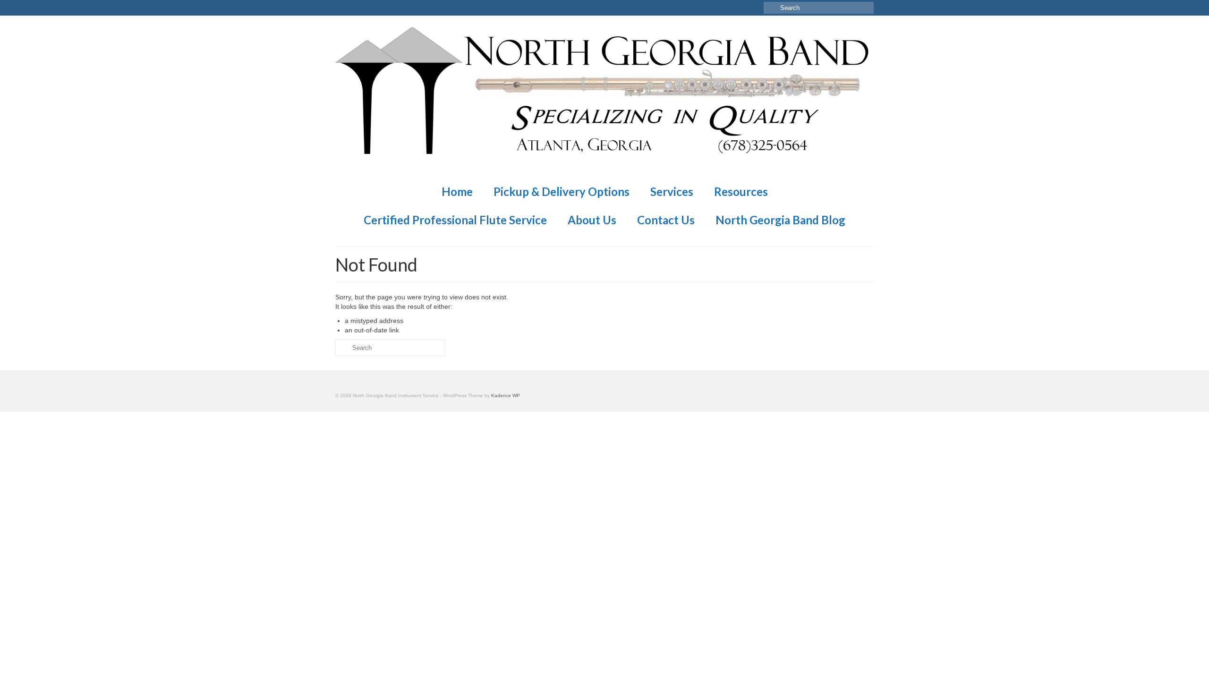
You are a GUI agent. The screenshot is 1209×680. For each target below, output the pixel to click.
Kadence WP (505, 395)
